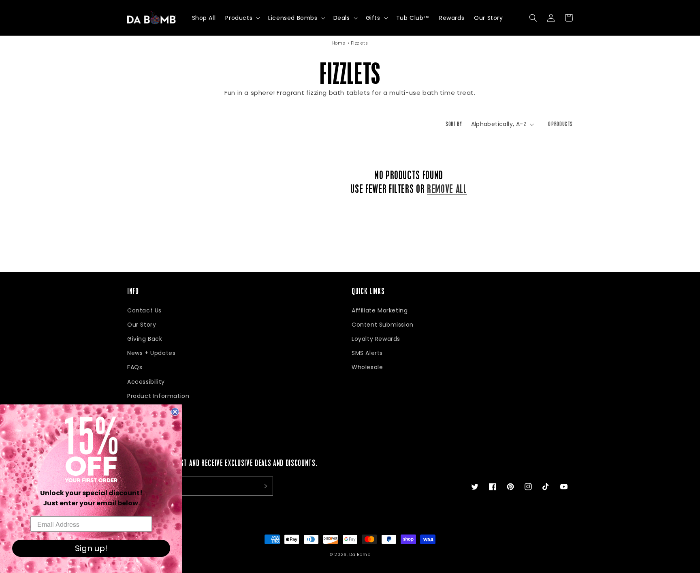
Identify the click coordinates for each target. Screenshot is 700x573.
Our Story (141, 325)
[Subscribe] (264, 486)
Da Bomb (359, 555)
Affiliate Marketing (380, 310)
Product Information (158, 396)
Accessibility (146, 382)
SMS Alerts (367, 353)
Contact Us (144, 310)
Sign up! (91, 548)
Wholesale (367, 367)
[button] (241, 17)
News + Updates (151, 353)
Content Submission (383, 325)
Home (338, 43)
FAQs (134, 367)
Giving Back (144, 339)
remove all (447, 189)
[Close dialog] (175, 412)
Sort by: (454, 124)
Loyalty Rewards (376, 339)
